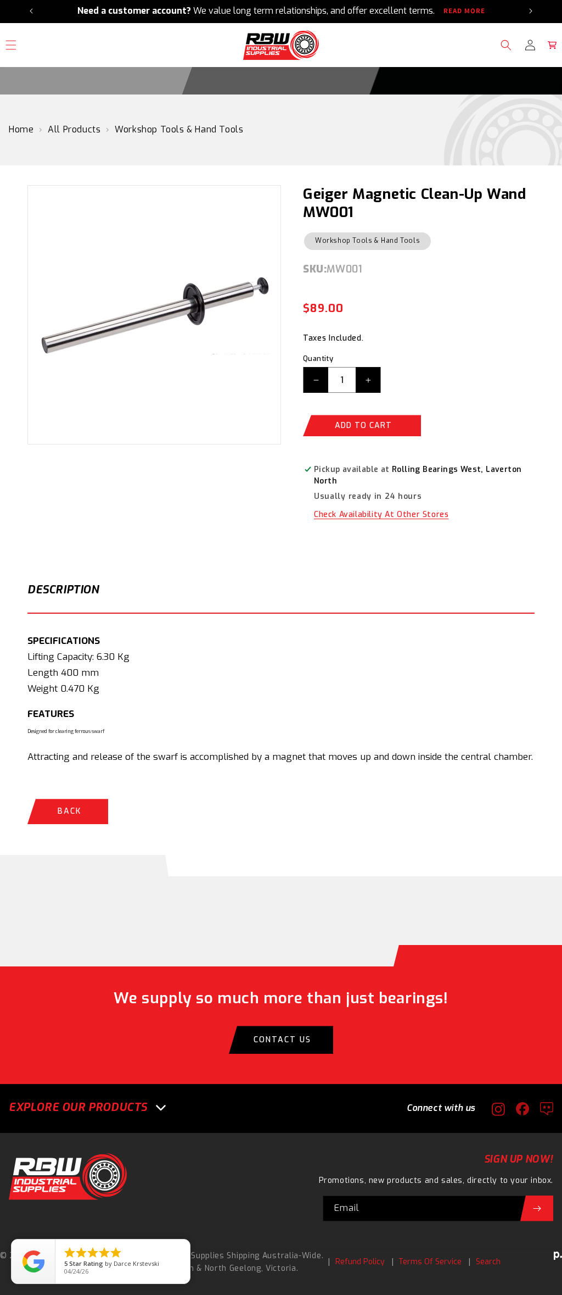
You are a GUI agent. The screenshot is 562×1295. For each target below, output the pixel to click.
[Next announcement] (531, 11)
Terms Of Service (430, 1262)
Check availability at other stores (381, 514)
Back (69, 811)
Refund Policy (360, 1262)
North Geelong (233, 1268)
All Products (74, 129)
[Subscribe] (536, 1208)
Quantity (318, 358)
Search (488, 1262)
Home (21, 129)
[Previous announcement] (31, 11)
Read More (464, 11)
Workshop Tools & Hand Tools (179, 129)
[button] (506, 45)
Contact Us (282, 1040)
